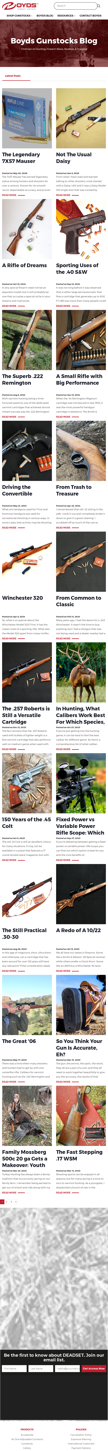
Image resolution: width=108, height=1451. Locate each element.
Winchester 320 (22, 598)
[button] (19, 16)
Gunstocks (27, 1443)
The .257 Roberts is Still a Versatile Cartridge (26, 715)
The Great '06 (19, 1041)
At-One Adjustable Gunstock (27, 1439)
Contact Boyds (91, 15)
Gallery (27, 1448)
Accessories (27, 1435)
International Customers (81, 1443)
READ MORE (9, 195)
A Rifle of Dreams (24, 265)
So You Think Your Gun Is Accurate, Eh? (79, 1048)
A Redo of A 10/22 (78, 930)
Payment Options (81, 1448)
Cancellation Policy (81, 1435)
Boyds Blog (45, 15)
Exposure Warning (81, 1439)
